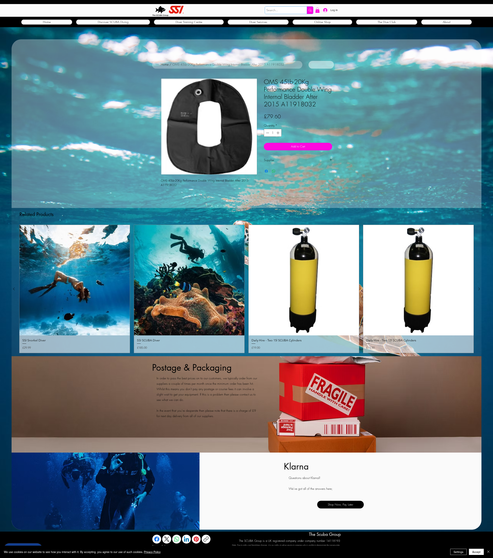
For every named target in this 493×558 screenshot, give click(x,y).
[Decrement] (267, 132)
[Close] (488, 552)
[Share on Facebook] (266, 171)
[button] (317, 10)
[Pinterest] (196, 539)
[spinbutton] (273, 132)
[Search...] (310, 10)
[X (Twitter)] (166, 539)
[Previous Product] (14, 289)
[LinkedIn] (186, 539)
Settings (458, 552)
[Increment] (278, 132)
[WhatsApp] (176, 539)
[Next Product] (479, 289)
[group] (246, 289)
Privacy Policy (152, 552)
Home (165, 64)
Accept (476, 552)
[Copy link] (206, 539)
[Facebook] (156, 539)
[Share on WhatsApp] (273, 171)
